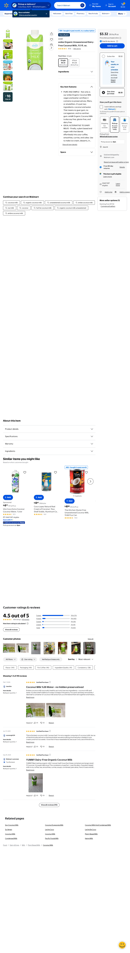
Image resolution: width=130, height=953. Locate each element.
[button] (95, 5)
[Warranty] (91, 444)
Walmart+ (106, 13)
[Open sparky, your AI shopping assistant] (122, 945)
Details (122, 167)
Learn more (107, 177)
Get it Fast (69, 13)
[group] (69, 49)
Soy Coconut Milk (11, 825)
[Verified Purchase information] (50, 682)
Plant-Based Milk (91, 834)
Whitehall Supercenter (109, 136)
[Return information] (116, 41)
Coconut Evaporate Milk (54, 825)
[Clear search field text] (77, 5)
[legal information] (120, 38)
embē (60, 39)
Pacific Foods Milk (52, 838)
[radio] (63, 62)
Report (51, 723)
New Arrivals (93, 13)
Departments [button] (10, 14)
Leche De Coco (90, 829)
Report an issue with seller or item (116, 162)
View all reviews (11, 630)
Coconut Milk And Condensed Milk (98, 825)
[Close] (46, 14)
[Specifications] (91, 436)
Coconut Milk (10, 834)
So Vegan (8, 829)
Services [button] (25, 14)
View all (90, 639)
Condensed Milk (11, 838)
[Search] (82, 5)
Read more (30, 697)
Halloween (57, 13)
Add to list (108, 192)
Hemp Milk (89, 838)
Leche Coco (49, 829)
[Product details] (91, 429)
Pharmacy (80, 13)
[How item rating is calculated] (28, 623)
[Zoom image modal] (51, 45)
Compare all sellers (108, 206)
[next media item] (51, 47)
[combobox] (70, 5)
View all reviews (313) (49, 805)
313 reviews (25, 619)
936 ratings (77, 48)
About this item (12, 420)
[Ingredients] (91, 72)
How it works (113, 81)
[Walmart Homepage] (6, 5)
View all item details (69, 144)
